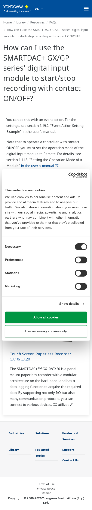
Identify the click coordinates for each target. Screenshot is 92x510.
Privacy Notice (46, 488)
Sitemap (46, 493)
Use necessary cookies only (46, 331)
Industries (16, 433)
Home (7, 22)
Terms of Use (46, 484)
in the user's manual (37, 165)
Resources (37, 22)
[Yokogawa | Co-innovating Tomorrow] (17, 9)
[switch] (81, 259)
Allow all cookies (46, 317)
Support (68, 450)
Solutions (42, 433)
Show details (69, 303)
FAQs (53, 22)
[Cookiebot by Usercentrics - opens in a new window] (68, 175)
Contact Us (70, 460)
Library (21, 22)
